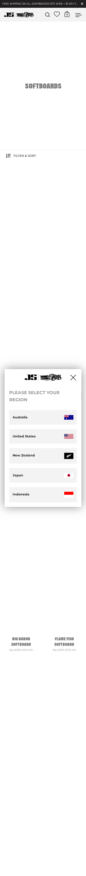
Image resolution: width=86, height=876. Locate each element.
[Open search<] (47, 14)
